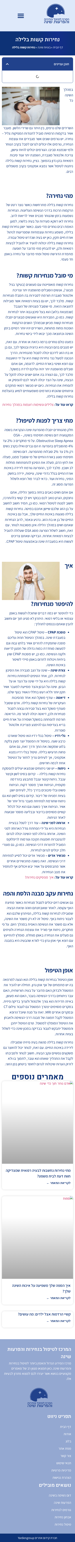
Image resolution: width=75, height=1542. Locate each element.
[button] (21, 16)
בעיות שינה (44, 47)
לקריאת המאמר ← (58, 1183)
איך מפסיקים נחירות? (39, 877)
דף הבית (58, 47)
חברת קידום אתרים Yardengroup (37, 1538)
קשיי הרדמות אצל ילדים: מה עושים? (44, 1314)
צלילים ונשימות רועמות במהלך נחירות (28, 404)
